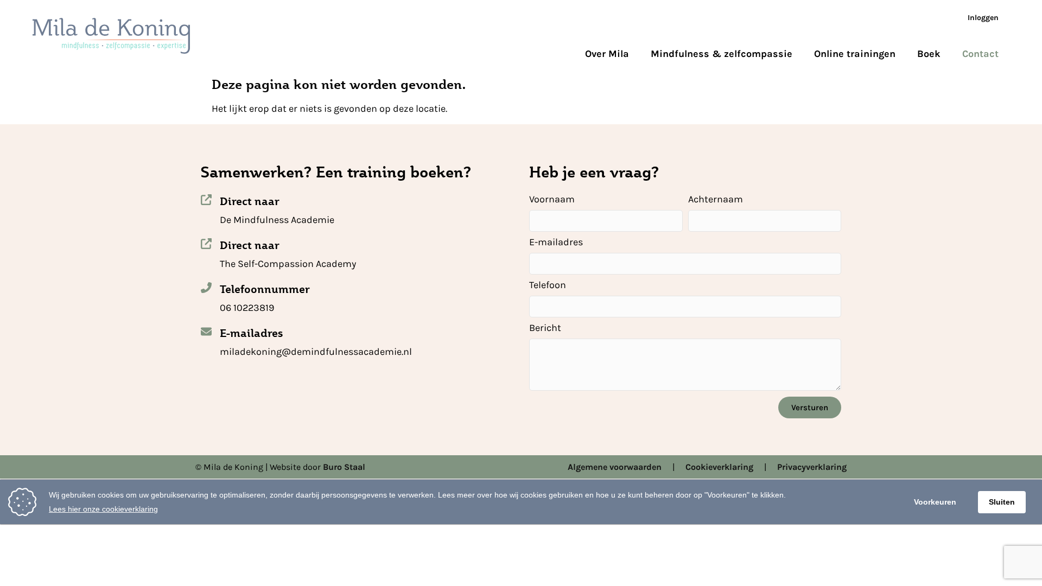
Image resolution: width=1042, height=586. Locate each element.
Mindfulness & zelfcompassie (721, 54)
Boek (929, 54)
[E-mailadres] (206, 331)
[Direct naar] (206, 199)
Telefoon (547, 285)
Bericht (545, 328)
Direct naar (249, 201)
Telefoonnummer (265, 289)
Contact (980, 54)
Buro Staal (344, 467)
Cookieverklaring (719, 467)
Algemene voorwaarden (615, 467)
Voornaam (552, 199)
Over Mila (607, 54)
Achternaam (715, 199)
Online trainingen (854, 54)
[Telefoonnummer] (206, 287)
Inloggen (983, 17)
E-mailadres (251, 333)
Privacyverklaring (812, 467)
